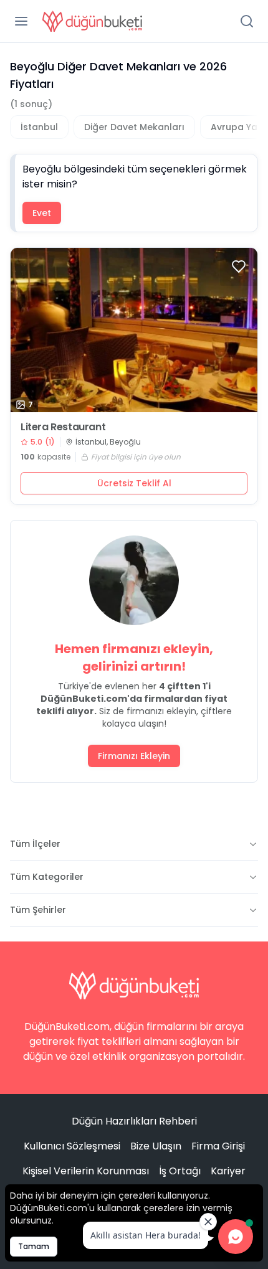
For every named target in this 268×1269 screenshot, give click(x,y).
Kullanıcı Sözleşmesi (72, 1146)
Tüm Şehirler (38, 909)
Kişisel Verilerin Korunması (85, 1171)
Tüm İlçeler (35, 843)
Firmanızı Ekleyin (134, 756)
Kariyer (228, 1171)
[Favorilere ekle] (238, 266)
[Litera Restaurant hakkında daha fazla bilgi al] (134, 330)
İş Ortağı (180, 1171)
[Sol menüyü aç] (21, 21)
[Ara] (247, 21)
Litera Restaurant (63, 427)
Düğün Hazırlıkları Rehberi (134, 1121)
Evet (41, 213)
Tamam (33, 1246)
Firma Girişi (218, 1146)
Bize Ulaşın (155, 1146)
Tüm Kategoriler (47, 876)
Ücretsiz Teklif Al (134, 483)
